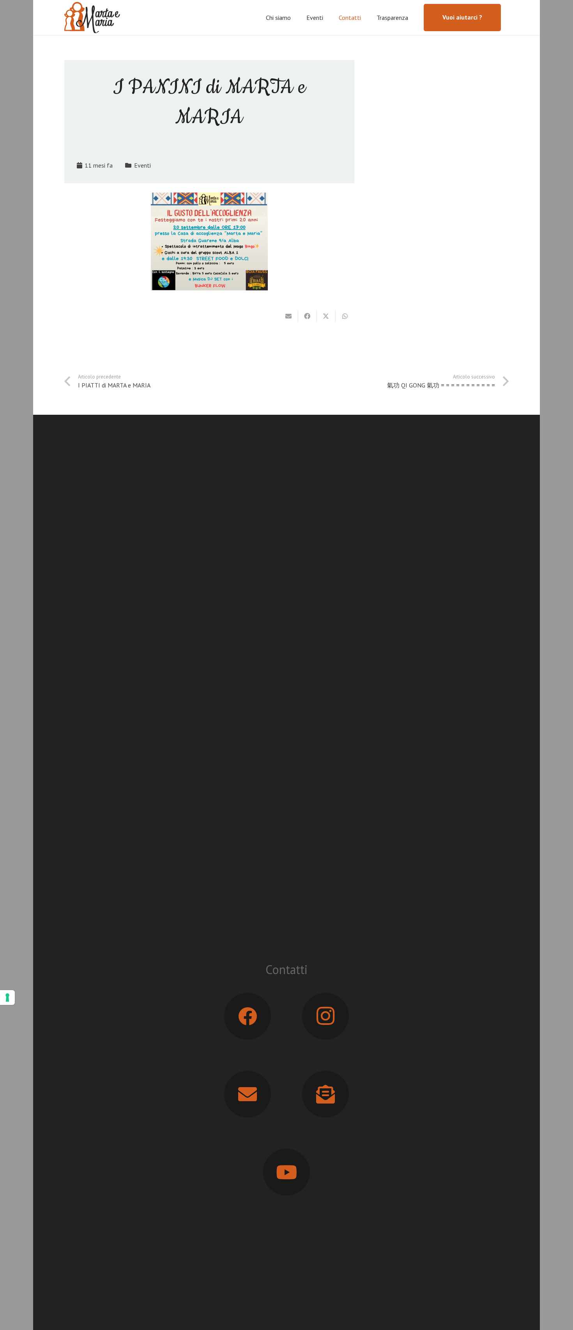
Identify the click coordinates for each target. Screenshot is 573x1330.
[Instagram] (325, 1016)
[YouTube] (286, 1172)
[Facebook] (247, 1016)
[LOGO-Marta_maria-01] (92, 17)
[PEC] (325, 1094)
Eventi (142, 165)
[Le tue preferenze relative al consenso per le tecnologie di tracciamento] (7, 997)
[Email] (247, 1094)
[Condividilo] (307, 316)
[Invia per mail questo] (288, 316)
